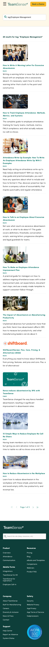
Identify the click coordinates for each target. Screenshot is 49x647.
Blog (28, 557)
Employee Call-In (9, 585)
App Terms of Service (35, 612)
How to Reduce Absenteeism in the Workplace (24, 473)
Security (30, 601)
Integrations (7, 571)
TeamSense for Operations (9, 580)
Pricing (29, 553)
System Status (8, 638)
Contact (6, 620)
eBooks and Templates (36, 560)
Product (6, 548)
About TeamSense (10, 601)
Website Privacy (33, 605)
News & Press (8, 616)
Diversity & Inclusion (11, 612)
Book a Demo (38, 4)
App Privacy (31, 608)
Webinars (30, 568)
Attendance (7, 557)
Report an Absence (10, 635)
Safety (30, 596)
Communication (9, 560)
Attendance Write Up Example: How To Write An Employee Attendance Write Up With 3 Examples (23, 160)
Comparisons (32, 564)
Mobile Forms (9, 567)
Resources (31, 548)
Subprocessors (33, 616)
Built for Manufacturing (12, 605)
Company (7, 596)
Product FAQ (32, 572)
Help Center (7, 631)
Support (6, 626)
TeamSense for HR (10, 575)
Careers (6, 608)
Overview (7, 553)
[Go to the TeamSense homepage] (18, 4)
